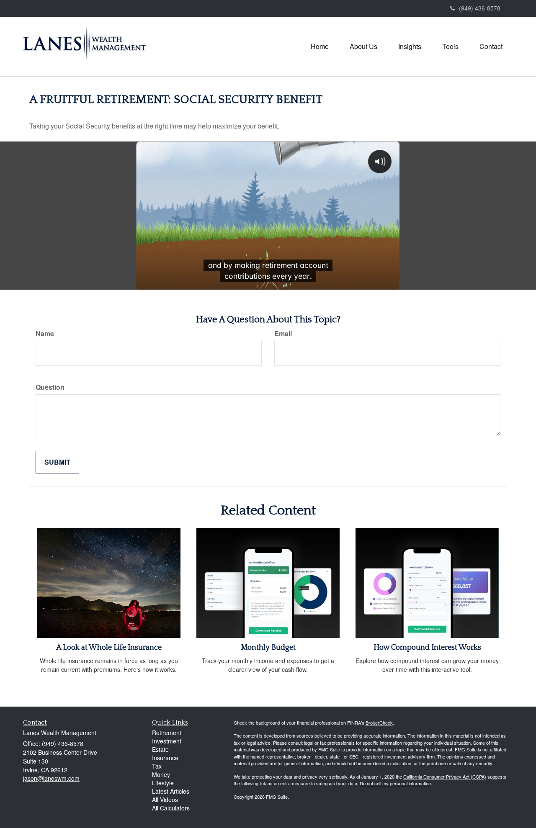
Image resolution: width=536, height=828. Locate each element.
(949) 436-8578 (479, 8)
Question (50, 387)
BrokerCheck (379, 722)
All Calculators (171, 808)
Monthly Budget (268, 647)
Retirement (166, 732)
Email (283, 333)
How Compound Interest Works (427, 647)
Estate (160, 749)
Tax (157, 766)
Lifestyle (163, 783)
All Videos (165, 799)
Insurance (165, 757)
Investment (166, 741)
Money (161, 774)
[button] (363, 46)
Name (45, 333)
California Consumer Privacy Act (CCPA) (444, 776)
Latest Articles (170, 791)
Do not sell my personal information (395, 783)
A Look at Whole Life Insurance (109, 647)
